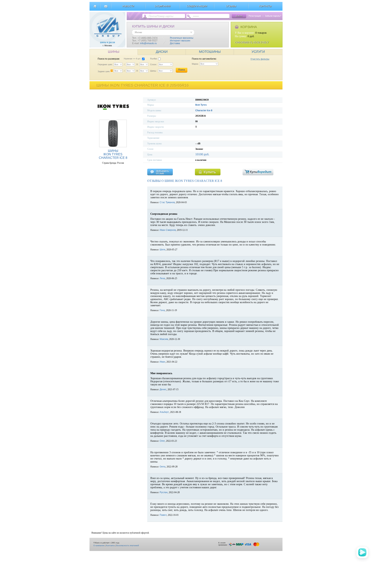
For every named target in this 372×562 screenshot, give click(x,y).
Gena (162, 466)
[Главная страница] (95, 8)
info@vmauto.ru (148, 43)
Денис (163, 389)
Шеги (162, 249)
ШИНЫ (113, 52)
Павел (163, 515)
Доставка (175, 43)
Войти (239, 16)
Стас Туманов (167, 202)
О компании (98, 545)
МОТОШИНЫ (210, 52)
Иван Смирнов (168, 230)
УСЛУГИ (258, 52)
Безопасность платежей (127, 545)
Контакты (110, 545)
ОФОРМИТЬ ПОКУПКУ (252, 42)
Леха (162, 278)
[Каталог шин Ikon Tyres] (112, 115)
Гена (162, 310)
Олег (162, 441)
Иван (162, 361)
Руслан (164, 492)
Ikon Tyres (201, 105)
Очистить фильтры (260, 59)
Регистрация (255, 16)
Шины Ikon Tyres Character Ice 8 (113, 154)
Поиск (181, 69)
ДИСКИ (162, 52)
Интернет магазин (180, 40)
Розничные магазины (181, 38)
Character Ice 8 (203, 110)
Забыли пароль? (273, 16)
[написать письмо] (105, 8)
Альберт (164, 412)
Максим (164, 339)
